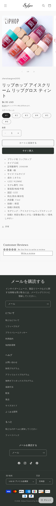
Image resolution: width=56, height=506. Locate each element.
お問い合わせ (11, 362)
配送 (7, 393)
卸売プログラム (12, 368)
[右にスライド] (34, 72)
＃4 (36, 115)
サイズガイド (11, 406)
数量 (4, 128)
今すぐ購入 (28, 151)
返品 (7, 399)
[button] (5, 6)
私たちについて (12, 320)
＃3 (26, 115)
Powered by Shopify (34, 501)
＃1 (6, 115)
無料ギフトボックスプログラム (19, 381)
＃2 (16, 115)
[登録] (47, 304)
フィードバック (12, 435)
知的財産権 (10, 345)
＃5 (46, 115)
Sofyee (23, 501)
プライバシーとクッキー (16, 333)
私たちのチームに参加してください (21, 429)
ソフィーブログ (12, 326)
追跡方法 (9, 387)
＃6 (6, 122)
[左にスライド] (22, 72)
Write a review (28, 253)
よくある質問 (11, 412)
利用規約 (9, 339)
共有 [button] (7, 227)
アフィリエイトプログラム (17, 375)
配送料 (4, 106)
